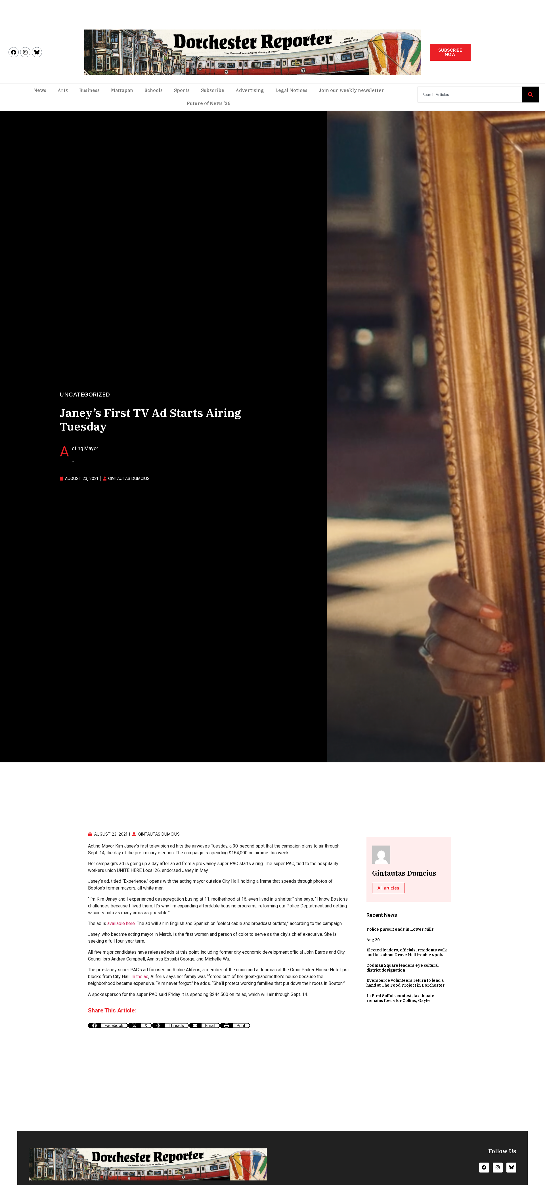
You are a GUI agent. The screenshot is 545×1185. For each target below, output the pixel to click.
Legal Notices (291, 90)
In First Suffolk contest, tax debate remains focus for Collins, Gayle (400, 998)
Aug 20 (373, 939)
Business (89, 90)
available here (121, 923)
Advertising (250, 90)
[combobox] (470, 94)
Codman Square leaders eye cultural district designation (402, 968)
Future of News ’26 (208, 103)
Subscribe (212, 90)
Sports (182, 90)
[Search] (530, 94)
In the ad (139, 976)
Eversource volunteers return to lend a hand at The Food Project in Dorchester (405, 983)
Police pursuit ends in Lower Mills (400, 929)
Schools (153, 90)
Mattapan (122, 90)
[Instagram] (25, 52)
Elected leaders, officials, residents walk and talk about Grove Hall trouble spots (406, 952)
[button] (108, 1025)
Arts (63, 90)
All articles (388, 888)
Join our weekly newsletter (351, 90)
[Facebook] (14, 52)
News (39, 90)
